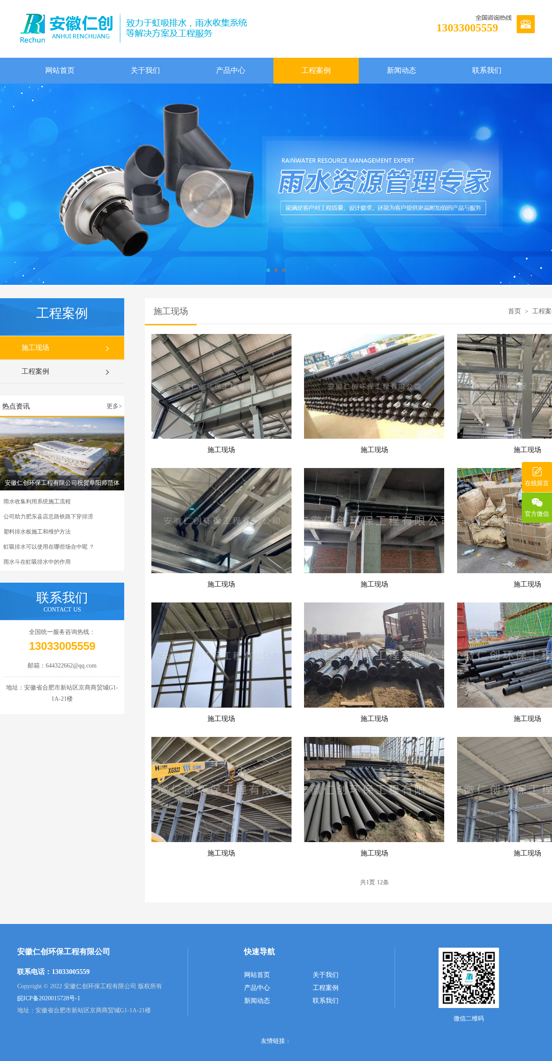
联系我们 (487, 70)
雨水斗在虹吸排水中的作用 (37, 562)
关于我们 (145, 70)
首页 (514, 311)
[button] (268, 270)
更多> (114, 406)
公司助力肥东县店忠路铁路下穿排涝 (48, 516)
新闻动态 (401, 70)
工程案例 (316, 70)
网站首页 (60, 70)
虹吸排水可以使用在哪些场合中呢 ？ (48, 546)
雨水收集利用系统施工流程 (37, 501)
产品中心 (230, 70)
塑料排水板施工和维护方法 (37, 531)
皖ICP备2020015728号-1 (48, 998)
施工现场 (35, 347)
